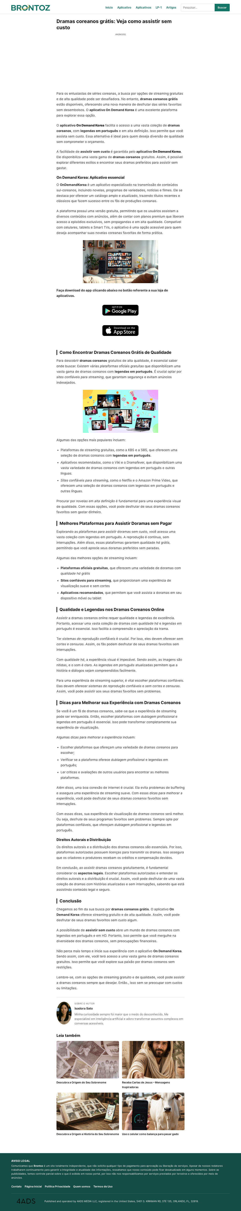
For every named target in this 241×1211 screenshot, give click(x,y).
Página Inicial (33, 1186)
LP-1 (159, 7)
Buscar (222, 7)
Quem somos (81, 1186)
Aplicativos (143, 7)
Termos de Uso (103, 1186)
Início (109, 7)
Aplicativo (124, 7)
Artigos (171, 7)
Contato (16, 1186)
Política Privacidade (57, 1186)
